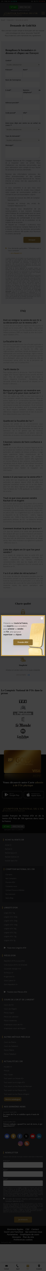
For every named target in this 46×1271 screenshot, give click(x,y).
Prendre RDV (23, 642)
